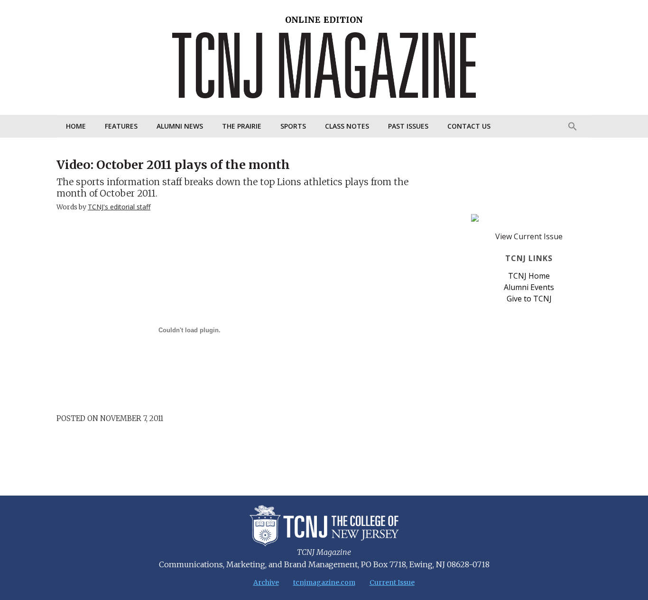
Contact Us (469, 126)
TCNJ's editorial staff (119, 206)
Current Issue (392, 582)
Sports (293, 126)
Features (121, 126)
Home (76, 126)
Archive (266, 582)
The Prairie (241, 126)
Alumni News (180, 126)
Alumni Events (529, 287)
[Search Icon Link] (573, 126)
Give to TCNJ (529, 298)
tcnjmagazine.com (324, 582)
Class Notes (347, 126)
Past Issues (408, 126)
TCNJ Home (529, 276)
